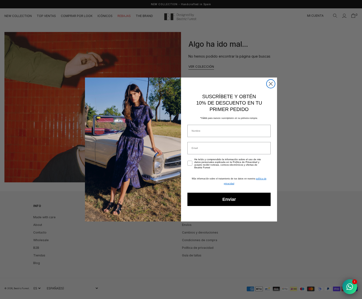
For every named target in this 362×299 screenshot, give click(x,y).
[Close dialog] (270, 83)
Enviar (229, 199)
